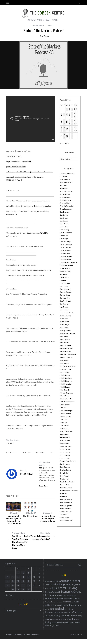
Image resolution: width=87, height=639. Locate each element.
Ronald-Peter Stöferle (68, 461)
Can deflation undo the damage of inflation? (40, 536)
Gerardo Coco (65, 298)
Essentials (62, 595)
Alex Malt (63, 185)
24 (29, 585)
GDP (72, 602)
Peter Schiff (63, 619)
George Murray (65, 289)
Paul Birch (63, 419)
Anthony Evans (65, 200)
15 (67, 122)
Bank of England (71, 584)
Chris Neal (64, 236)
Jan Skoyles (64, 328)
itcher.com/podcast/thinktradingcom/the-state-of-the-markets (29, 172)
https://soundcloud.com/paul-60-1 (19, 161)
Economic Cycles (71, 591)
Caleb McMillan (66, 233)
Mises (47, 616)
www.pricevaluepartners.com (38, 201)
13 (61, 122)
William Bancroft (66, 520)
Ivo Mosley (64, 310)
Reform (54, 622)
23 (69, 129)
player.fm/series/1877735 (16, 167)
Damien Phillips (65, 242)
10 (28, 577)
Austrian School (70, 581)
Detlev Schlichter (66, 256)
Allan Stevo (64, 188)
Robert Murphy (65, 452)
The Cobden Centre (67, 482)
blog (53, 588)
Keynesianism (51, 612)
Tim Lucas (63, 494)
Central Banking (66, 588)
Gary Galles (64, 286)
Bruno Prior (64, 227)
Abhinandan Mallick (67, 173)
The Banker (64, 479)
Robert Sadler (65, 455)
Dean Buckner (65, 253)
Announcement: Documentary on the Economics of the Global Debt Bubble (13, 520)
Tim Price (63, 497)
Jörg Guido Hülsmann (68, 354)
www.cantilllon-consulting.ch (39, 270)
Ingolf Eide (64, 307)
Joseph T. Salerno (66, 357)
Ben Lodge (64, 221)
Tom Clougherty (66, 505)
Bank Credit (50, 584)
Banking (59, 584)
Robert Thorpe (65, 458)
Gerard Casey (65, 295)
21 (64, 129)
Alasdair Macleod (66, 182)
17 (28, 581)
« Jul (61, 143)
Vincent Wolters (66, 511)
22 (67, 129)
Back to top (75, 634)
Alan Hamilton (65, 179)
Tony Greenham (65, 508)
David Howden (65, 250)
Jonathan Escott (66, 351)
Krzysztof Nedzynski (67, 366)
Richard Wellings (66, 446)
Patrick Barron (65, 414)
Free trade (66, 601)
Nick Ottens (64, 396)
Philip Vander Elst (66, 431)
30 (69, 136)
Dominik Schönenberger (69, 262)
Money (72, 615)
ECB (58, 592)
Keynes (71, 609)
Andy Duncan (65, 194)
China (47, 592)
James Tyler (64, 322)
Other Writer (64, 405)
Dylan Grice (64, 277)
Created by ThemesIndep (31, 634)
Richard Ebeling (65, 271)
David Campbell (66, 245)
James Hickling (65, 316)
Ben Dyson (64, 218)
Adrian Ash (64, 176)
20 (61, 129)
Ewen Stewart (65, 283)
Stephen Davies (65, 470)
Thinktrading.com (41, 206)
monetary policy (58, 615)
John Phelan (64, 342)
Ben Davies (64, 215)
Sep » (66, 143)
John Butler (64, 336)
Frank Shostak (65, 268)
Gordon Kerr (64, 304)
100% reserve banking (52, 581)
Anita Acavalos (65, 197)
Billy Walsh (64, 224)
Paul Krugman (55, 619)
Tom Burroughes (66, 503)
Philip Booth (64, 428)
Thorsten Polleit (66, 488)
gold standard (50, 605)
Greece (59, 605)
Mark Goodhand (66, 378)
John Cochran (65, 339)
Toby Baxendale (66, 500)
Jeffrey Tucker (65, 331)
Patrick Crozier (65, 417)
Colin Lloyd (64, 239)
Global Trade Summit (30, 516)
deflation (53, 592)
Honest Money (68, 605)
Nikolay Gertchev (66, 399)
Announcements (38, 25)
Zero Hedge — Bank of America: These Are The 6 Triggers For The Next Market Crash (21, 540)
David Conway (65, 247)
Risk (67, 622)
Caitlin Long (64, 230)
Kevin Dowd (64, 434)
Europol (63, 280)
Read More (43, 486)
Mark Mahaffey (66, 384)
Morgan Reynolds (66, 393)
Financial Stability (71, 598)
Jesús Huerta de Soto (67, 333)
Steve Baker (64, 473)
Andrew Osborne (66, 191)
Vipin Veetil (64, 514)
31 (28, 589)
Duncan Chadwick (66, 313)
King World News (63, 612)
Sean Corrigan (44, 36)
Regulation (61, 622)
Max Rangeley (65, 390)
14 (64, 122)
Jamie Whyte (64, 325)
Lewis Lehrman (65, 369)
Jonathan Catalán (66, 348)
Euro (68, 595)
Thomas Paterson (66, 485)
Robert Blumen (65, 449)
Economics (51, 595)
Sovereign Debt (52, 625)
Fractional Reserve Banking (53, 602)
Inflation (54, 608)
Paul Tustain (64, 425)
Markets (9, 443)
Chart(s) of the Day (46, 467)
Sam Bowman (65, 464)
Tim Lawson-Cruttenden (69, 491)
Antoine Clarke (65, 203)
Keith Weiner (64, 363)
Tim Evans (63, 274)
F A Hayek (73, 595)
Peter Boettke (65, 437)
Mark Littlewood (66, 381)
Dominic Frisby (65, 259)
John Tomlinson (65, 345)
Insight (64, 608)
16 (69, 122)
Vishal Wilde (64, 517)
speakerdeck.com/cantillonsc (33, 275)
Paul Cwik (63, 422)
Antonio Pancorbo (66, 206)
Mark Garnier (65, 375)
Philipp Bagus (65, 440)
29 (67, 136)
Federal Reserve (53, 598)
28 (64, 136)
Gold (76, 601)
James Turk (64, 319)
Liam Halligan (65, 372)
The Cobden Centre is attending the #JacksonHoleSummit (47, 520)
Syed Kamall (64, 476)
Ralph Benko (64, 443)
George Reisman (66, 292)
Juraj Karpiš (64, 360)
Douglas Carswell (66, 265)
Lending (70, 612)
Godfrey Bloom (65, 301)
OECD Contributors (67, 402)
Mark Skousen (65, 387)
